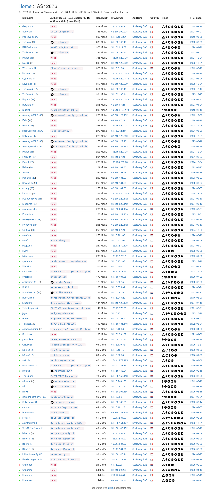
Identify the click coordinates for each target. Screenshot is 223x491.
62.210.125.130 (119, 302)
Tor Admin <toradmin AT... (67, 428)
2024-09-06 (196, 360)
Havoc (25, 318)
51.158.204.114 (119, 209)
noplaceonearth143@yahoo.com (68, 261)
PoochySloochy (30, 36)
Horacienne (28, 412)
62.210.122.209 (119, 62)
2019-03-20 (196, 297)
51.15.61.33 (117, 68)
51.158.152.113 (119, 375)
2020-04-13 (196, 469)
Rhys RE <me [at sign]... (66, 68)
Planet (25, 57)
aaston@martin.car (62, 397)
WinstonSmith (29, 68)
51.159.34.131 (118, 339)
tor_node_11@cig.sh (62, 438)
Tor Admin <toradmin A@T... (68, 423)
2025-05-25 (196, 250)
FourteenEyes (29, 198)
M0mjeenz (27, 256)
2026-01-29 (196, 349)
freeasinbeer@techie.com (66, 303)
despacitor (27, 26)
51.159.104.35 (118, 276)
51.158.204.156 (119, 391)
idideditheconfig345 (32, 454)
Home (25, 5)
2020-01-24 (196, 339)
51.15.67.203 (118, 240)
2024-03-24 (196, 287)
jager (25, 313)
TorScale (27, 42)
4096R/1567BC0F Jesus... (66, 339)
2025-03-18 (196, 391)
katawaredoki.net (65, 381)
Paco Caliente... (61, 131)
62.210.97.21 (118, 104)
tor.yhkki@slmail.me (63, 324)
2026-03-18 (196, 235)
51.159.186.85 (118, 402)
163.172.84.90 (118, 417)
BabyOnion (28, 297)
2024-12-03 (196, 229)
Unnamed (27, 464)
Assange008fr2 (30, 115)
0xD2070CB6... (59, 412)
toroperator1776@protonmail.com (70, 298)
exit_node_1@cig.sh (62, 418)
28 (31, 57)
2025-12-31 (196, 62)
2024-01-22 (196, 480)
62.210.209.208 (119, 31)
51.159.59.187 (118, 334)
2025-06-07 (196, 464)
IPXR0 (25, 287)
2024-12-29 (196, 271)
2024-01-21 (196, 245)
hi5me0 (26, 355)
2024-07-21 (196, 31)
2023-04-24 (196, 78)
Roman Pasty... (60, 454)
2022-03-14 (196, 402)
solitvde (26, 360)
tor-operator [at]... (64, 287)
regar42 (26, 109)
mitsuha (26, 381)
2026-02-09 (196, 433)
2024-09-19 (196, 198)
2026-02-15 (196, 370)
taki (24, 386)
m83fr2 (26, 370)
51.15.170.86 (118, 344)
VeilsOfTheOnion (31, 428)
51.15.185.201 (118, 36)
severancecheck (30, 209)
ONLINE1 (27, 344)
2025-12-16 (196, 261)
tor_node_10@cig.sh (62, 449)
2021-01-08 (196, 334)
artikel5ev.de (63, 282)
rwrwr (25, 391)
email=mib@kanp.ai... (64, 47)
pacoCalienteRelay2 (32, 130)
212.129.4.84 (118, 475)
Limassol (27, 193)
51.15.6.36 (116, 464)
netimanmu (28, 365)
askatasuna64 (29, 422)
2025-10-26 (196, 313)
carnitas (26, 407)
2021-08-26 (196, 130)
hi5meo (26, 349)
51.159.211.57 (118, 47)
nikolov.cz (61, 42)
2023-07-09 (196, 282)
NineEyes (27, 203)
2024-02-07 (196, 188)
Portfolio (26, 214)
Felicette (26, 156)
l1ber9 (25, 443)
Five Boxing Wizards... (65, 459)
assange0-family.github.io (71, 115)
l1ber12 (26, 433)
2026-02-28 (196, 375)
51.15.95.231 (118, 287)
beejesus (27, 245)
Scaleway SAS (139, 26)
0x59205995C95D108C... (64, 110)
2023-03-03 (196, 42)
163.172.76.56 (118, 308)
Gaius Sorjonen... (62, 32)
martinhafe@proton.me (64, 407)
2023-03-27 (196, 167)
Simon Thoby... (60, 240)
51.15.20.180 (118, 235)
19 (39, 282)
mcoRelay (27, 235)
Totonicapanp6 (30, 308)
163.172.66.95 (118, 250)
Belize (25, 167)
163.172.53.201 (119, 26)
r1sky (25, 417)
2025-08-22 (196, 318)
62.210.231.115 (119, 412)
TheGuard (27, 375)
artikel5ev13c (29, 282)
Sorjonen (27, 31)
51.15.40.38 (117, 328)
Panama (26, 177)
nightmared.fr (63, 371)
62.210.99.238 (118, 469)
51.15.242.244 (118, 130)
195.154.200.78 (119, 57)
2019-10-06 (196, 115)
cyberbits (27, 276)
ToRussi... (27, 323)
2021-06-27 (196, 156)
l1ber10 (26, 449)
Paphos (26, 99)
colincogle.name (64, 402)
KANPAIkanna (29, 47)
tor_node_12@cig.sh (62, 433)
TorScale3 (27, 94)
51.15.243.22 (118, 297)
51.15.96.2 (116, 396)
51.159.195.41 (118, 42)
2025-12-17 (196, 89)
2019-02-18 (196, 26)
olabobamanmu (30, 328)
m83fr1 (26, 240)
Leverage (27, 83)
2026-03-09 (196, 240)
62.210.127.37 (118, 480)
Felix (24, 120)
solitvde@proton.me (62, 360)
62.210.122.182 (119, 115)
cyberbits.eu (59, 277)
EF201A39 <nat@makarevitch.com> (70, 308)
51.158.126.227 (119, 318)
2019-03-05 (196, 36)
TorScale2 (27, 52)
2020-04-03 (196, 328)
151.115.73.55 (118, 271)
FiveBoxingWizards (32, 459)
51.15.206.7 (117, 266)
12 (34, 42)
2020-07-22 (196, 99)
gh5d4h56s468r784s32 (34, 396)
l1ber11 (26, 438)
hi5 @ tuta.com (60, 350)
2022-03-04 (196, 323)
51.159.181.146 (119, 323)
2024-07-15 (196, 302)
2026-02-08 (196, 417)
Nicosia (26, 73)
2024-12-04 (196, 57)
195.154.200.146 (120, 73)
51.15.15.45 (117, 349)
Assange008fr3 (30, 141)
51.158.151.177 (119, 422)
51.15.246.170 (118, 381)
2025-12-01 (196, 422)
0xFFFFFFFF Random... (64, 376)
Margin (26, 62)
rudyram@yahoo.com (62, 313)
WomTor (26, 266)
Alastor (26, 172)
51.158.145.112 (119, 454)
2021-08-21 (196, 308)
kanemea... (28, 271)
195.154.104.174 (120, 109)
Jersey (25, 188)
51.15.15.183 (118, 261)
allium (111, 487)
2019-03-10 (196, 412)
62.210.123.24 (118, 172)
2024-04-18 (196, 73)
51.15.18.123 (118, 407)
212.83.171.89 (118, 459)
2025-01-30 (196, 256)
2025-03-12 (196, 141)
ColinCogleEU (29, 402)
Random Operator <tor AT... (68, 345)
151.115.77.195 (119, 360)
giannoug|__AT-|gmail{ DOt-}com (70, 271)
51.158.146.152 (119, 428)
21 (39, 292)
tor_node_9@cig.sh (62, 444)
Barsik (25, 104)
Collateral (27, 136)
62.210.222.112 (119, 198)
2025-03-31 (196, 209)
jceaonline (27, 339)
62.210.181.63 (118, 167)
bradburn (27, 302)
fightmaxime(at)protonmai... (68, 318)
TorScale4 (27, 89)
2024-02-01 (196, 396)
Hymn (25, 250)
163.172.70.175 (119, 245)
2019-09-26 (196, 146)
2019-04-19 (196, 459)
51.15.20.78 (117, 355)
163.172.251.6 (118, 256)
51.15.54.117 (118, 386)
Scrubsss (27, 334)
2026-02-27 (196, 454)
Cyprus (26, 78)
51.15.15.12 (117, 313)
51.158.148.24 (118, 370)
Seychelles (27, 182)
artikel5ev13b (29, 292)
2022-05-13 (196, 292)
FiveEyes (27, 224)
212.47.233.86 (118, 365)
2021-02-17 (196, 266)
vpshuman (27, 261)
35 (41, 115)
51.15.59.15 (117, 282)
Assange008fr (29, 146)
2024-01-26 (196, 47)
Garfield (26, 229)
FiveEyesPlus (29, 219)
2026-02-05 (196, 407)
